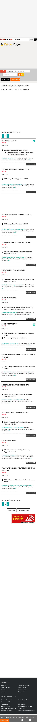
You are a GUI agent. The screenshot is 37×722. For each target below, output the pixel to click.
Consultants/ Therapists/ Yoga (24, 158)
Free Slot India (22, 689)
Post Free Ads (15, 79)
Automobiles (21, 708)
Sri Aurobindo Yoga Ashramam (13, 270)
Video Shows (4, 704)
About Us (3, 685)
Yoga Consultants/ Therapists (24, 185)
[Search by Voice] (19, 74)
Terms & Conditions (23, 685)
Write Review (5, 145)
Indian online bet (5, 706)
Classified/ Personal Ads (25, 706)
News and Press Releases (8, 700)
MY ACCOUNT (5, 79)
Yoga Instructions (18, 159)
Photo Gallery (22, 704)
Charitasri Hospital (9, 440)
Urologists (31, 456)
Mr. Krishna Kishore (9, 141)
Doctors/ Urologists (9, 456)
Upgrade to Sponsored (30, 164)
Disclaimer (21, 692)
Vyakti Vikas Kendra (9, 298)
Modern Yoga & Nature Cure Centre (15, 385)
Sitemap (3, 692)
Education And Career (7, 702)
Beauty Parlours (30, 184)
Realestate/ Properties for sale (26, 710)
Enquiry (3, 689)
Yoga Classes (25, 159)
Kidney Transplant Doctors (16, 458)
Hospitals (18, 455)
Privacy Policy (22, 687)
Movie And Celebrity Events (8, 708)
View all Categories (23, 510)
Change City (11, 510)
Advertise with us (5, 687)
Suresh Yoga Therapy (9, 324)
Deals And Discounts (6, 710)
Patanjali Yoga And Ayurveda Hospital (16, 242)
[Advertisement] (18, 19)
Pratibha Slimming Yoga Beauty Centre (16, 169)
